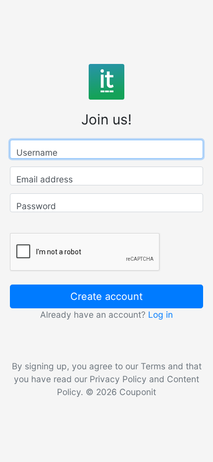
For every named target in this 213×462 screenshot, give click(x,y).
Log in (160, 314)
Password (36, 206)
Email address (44, 179)
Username (36, 152)
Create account (106, 296)
